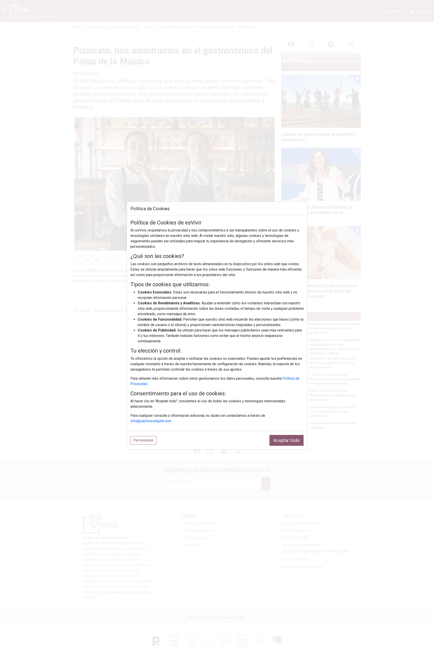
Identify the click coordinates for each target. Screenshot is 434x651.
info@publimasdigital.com (150, 421)
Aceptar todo (286, 440)
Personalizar (143, 440)
